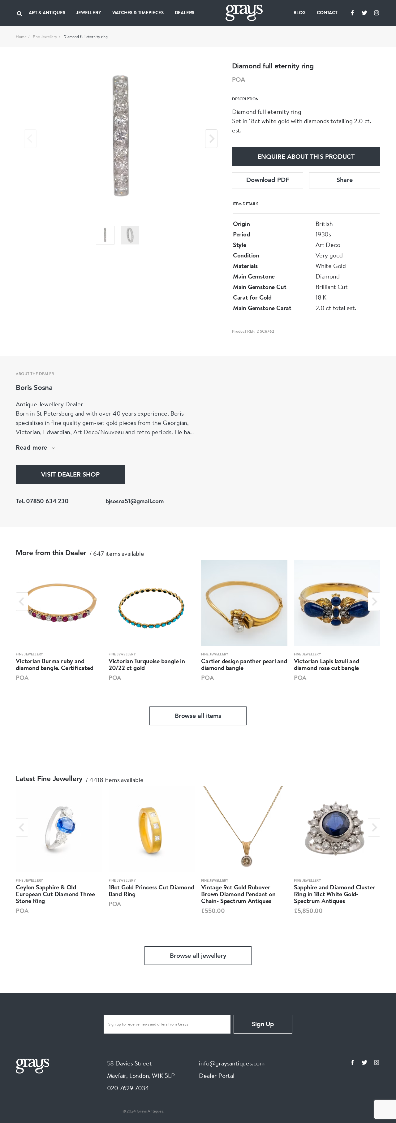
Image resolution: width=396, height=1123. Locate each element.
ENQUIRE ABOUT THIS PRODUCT (306, 157)
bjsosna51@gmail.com (134, 501)
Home (21, 36)
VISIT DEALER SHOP (70, 475)
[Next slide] (211, 138)
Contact (327, 12)
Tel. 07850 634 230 (42, 501)
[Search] (19, 12)
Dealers (185, 12)
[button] (105, 235)
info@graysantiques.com (232, 1063)
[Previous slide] (30, 138)
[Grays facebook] (352, 12)
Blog (300, 12)
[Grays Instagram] (376, 12)
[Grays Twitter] (364, 12)
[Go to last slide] (22, 601)
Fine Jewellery (45, 36)
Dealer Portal (216, 1075)
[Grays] (32, 1065)
